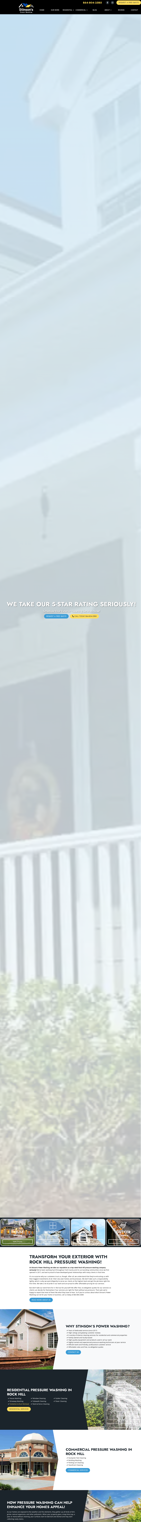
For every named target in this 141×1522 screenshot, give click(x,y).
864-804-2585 (92, 2)
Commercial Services (78, 1470)
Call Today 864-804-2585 (85, 616)
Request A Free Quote (129, 2)
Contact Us (73, 1352)
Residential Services (19, 1409)
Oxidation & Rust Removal (19, 1404)
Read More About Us (41, 1300)
